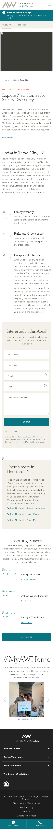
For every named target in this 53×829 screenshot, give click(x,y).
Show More (7, 137)
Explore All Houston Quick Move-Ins (24, 520)
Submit (26, 421)
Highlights (21, 25)
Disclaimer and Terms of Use (26, 803)
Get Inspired (26, 637)
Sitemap (26, 812)
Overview (6, 25)
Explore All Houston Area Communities (26, 508)
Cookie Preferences (26, 816)
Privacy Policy (17, 437)
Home (4, 80)
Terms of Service (32, 442)
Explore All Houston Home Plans (23, 514)
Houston (13, 80)
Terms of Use (31, 437)
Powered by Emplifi (27, 719)
